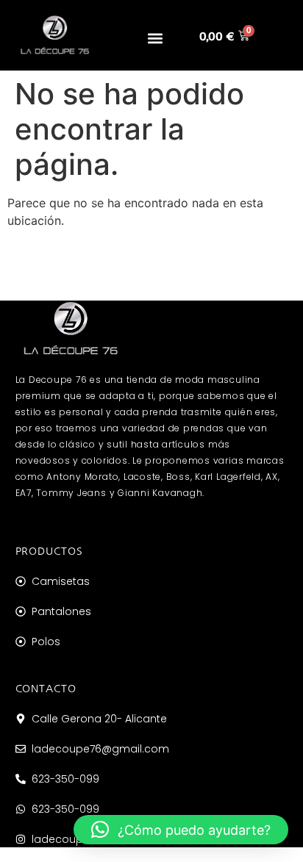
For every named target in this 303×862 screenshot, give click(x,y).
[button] (155, 38)
